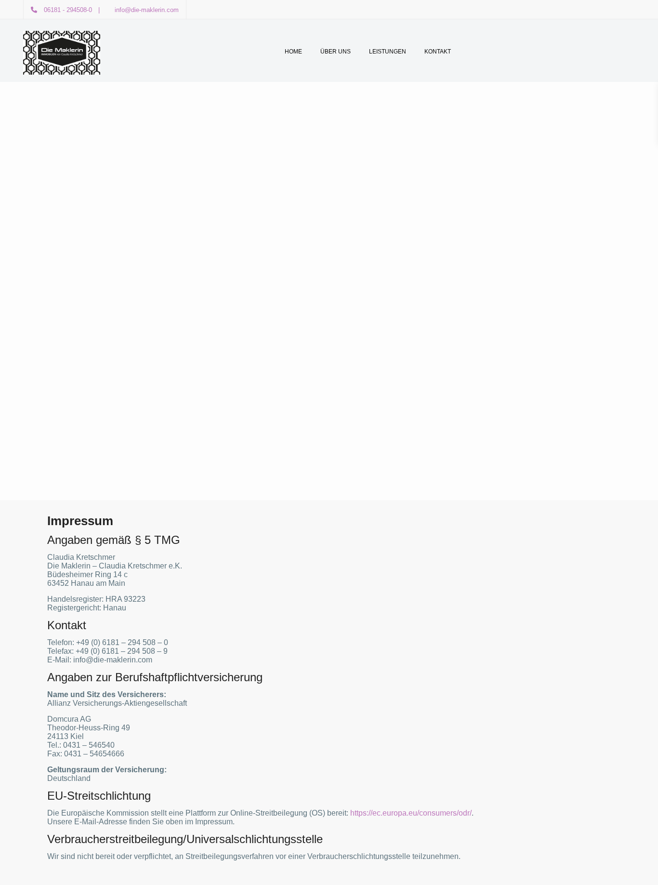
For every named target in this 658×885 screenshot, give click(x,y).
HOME (293, 51)
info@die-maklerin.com (147, 9)
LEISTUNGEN (387, 51)
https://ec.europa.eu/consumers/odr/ (411, 813)
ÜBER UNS (335, 51)
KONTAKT (437, 51)
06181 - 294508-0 (68, 9)
